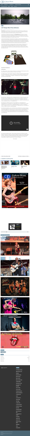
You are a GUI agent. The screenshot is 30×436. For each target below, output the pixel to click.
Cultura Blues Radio (4, 6)
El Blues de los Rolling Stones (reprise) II (4, 167)
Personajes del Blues (19, 409)
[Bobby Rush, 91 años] (25, 160)
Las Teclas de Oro (18, 397)
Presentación (17, 416)
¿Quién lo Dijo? (18, 418)
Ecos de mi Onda (18, 389)
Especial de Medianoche (19, 392)
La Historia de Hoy (18, 394)
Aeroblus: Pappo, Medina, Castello (5, 156)
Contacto (15, 6)
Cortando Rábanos (18, 381)
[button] (13, 4)
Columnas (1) (6, 4)
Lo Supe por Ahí (18, 402)
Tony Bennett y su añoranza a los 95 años (23, 156)
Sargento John (14, 166)
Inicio (2, 4)
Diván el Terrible (18, 387)
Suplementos (17, 424)
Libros (12, 6)
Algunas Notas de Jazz (19, 371)
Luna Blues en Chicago (19, 406)
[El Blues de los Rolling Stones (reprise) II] (5, 160)
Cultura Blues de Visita (19, 383)
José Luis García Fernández (7, 29)
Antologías (17, 373)
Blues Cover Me (18, 378)
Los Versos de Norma (19, 404)
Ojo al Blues (17, 407)
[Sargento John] (15, 160)
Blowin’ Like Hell (18, 376)
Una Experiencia (18, 427)
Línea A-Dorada (18, 399)
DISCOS (9, 6)
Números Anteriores (18, 4)
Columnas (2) (11, 4)
